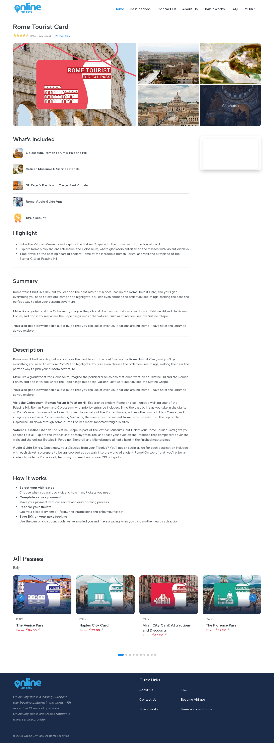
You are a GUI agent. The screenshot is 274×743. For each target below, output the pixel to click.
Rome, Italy (62, 36)
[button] (141, 9)
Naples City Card (94, 625)
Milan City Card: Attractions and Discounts (167, 628)
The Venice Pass (30, 625)
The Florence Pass (221, 625)
